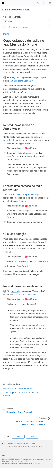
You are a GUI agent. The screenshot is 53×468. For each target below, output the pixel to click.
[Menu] (50, 3)
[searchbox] (26, 27)
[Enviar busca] (6, 27)
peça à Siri (16, 77)
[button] (38, 3)
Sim (18, 437)
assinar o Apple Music (26, 194)
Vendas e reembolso (25, 463)
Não (32, 437)
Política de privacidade (9, 463)
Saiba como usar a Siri (22, 81)
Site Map (37, 463)
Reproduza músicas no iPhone (17, 388)
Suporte (10, 443)
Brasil (3, 455)
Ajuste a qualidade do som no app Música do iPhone (24, 394)
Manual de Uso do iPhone (16, 9)
